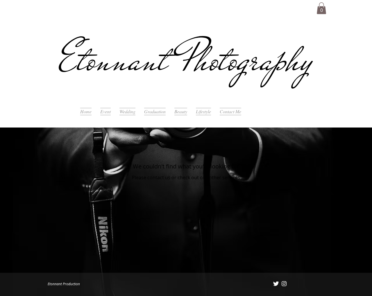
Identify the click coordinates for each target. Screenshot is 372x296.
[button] (321, 8)
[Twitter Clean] (276, 283)
